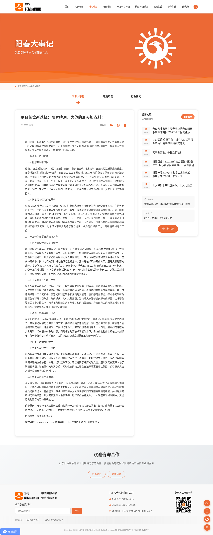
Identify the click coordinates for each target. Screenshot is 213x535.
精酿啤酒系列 (141, 6)
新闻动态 (93, 6)
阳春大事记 (35, 86)
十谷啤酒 (42, 176)
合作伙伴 (172, 6)
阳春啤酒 (107, 6)
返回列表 (170, 229)
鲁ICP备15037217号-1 (124, 530)
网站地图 (137, 530)
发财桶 (107, 249)
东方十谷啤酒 (123, 6)
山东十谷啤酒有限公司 (54, 520)
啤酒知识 (108, 96)
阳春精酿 (99, 249)
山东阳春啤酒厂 (32, 520)
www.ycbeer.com (45, 422)
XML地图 (145, 530)
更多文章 (188, 116)
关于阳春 (79, 6)
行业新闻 (136, 96)
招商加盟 (158, 6)
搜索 (77, 511)
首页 (67, 6)
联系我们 (186, 6)
